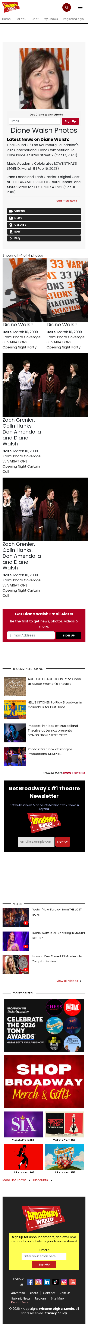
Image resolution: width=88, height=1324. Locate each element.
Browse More (64, 773)
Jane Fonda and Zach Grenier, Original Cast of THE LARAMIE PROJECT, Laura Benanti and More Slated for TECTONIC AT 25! (44, 182)
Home (6, 19)
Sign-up (63, 842)
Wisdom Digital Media (56, 1309)
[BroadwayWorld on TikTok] (55, 1282)
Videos (19, 211)
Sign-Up (44, 1264)
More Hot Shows (15, 1180)
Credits (20, 225)
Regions (41, 1298)
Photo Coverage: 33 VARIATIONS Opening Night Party (22, 342)
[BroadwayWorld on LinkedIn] (47, 1282)
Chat (35, 19)
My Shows (51, 19)
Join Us (65, 1293)
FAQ (17, 238)
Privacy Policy (56, 1313)
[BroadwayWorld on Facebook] (30, 1282)
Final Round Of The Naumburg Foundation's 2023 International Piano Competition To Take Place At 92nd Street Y (43, 150)
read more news (66, 201)
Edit (17, 231)
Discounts (41, 1180)
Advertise (18, 1293)
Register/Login (73, 19)
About (33, 1293)
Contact (49, 1293)
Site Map (57, 1298)
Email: (44, 1250)
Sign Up (70, 121)
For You (21, 19)
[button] (66, 7)
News (18, 218)
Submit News (21, 1298)
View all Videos (67, 981)
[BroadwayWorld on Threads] (64, 1282)
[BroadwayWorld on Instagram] (38, 1282)
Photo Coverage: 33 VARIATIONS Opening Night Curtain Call (22, 464)
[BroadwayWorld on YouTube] (72, 1282)
